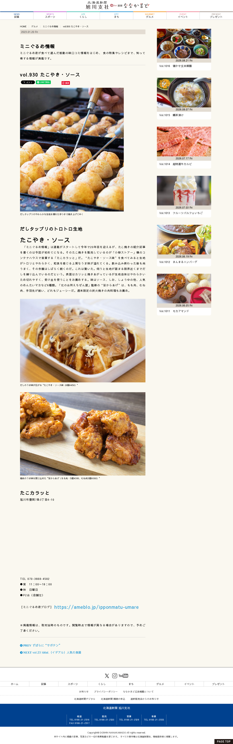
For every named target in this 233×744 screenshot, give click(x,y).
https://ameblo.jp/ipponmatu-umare (96, 607)
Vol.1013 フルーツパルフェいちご (181, 213)
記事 (16, 16)
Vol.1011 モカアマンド (174, 311)
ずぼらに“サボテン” (42, 645)
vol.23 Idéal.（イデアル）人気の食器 (52, 652)
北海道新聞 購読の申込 (113, 698)
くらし (83, 16)
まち (116, 16)
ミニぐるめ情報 (50, 26)
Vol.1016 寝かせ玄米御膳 (175, 66)
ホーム (14, 684)
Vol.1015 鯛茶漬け (171, 115)
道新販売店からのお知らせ (145, 698)
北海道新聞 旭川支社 (116, 708)
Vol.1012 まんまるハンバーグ (178, 262)
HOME (23, 26)
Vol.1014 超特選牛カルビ (175, 164)
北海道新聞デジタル (84, 698)
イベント (183, 16)
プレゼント (216, 16)
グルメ (150, 16)
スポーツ (50, 16)
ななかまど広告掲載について (138, 691)
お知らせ (84, 691)
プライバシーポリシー (106, 691)
